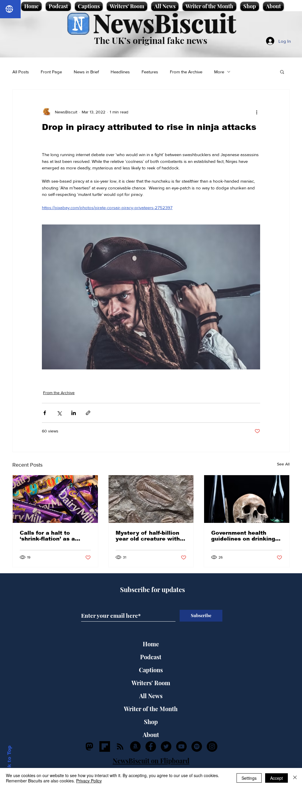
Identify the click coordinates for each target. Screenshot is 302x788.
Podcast (150, 657)
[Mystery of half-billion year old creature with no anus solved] (151, 499)
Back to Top (9, 762)
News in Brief (86, 71)
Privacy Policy (89, 781)
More (219, 71)
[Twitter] (166, 746)
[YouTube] (181, 746)
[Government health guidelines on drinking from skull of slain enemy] (246, 499)
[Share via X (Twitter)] (59, 413)
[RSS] (120, 746)
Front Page (51, 71)
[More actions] (256, 111)
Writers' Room (151, 683)
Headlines (120, 71)
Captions (151, 670)
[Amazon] (135, 746)
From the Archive (186, 71)
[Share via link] (88, 413)
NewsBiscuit (164, 22)
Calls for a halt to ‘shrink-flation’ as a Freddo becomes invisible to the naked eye (51, 536)
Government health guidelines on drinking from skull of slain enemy (243, 536)
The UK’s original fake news (150, 40)
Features (150, 71)
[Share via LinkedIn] (73, 413)
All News (151, 696)
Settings (249, 778)
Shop (151, 722)
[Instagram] (212, 746)
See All (283, 464)
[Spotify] (196, 746)
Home (151, 644)
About (151, 735)
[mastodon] (89, 746)
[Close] (294, 778)
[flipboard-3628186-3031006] (104, 746)
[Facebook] (150, 746)
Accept (276, 778)
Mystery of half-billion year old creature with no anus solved (148, 536)
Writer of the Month (151, 709)
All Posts (20, 71)
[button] (282, 71)
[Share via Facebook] (44, 413)
